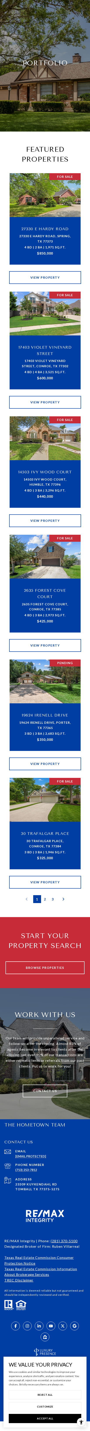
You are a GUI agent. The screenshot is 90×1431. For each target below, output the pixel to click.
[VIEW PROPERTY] (45, 274)
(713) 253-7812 (26, 1170)
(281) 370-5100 (64, 1241)
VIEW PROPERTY (45, 277)
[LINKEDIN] (39, 1326)
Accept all (45, 1418)
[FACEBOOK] (15, 1326)
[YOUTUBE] (51, 1326)
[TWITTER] (62, 1326)
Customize (45, 1406)
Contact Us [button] (45, 1091)
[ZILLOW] (45, 1337)
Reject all (45, 1394)
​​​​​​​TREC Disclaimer (18, 1280)
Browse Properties (45, 967)
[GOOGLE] (74, 1326)
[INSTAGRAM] (27, 1326)
